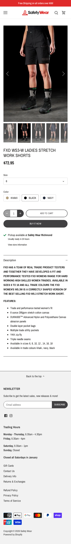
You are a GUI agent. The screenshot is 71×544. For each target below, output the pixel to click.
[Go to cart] (64, 12)
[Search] (56, 12)
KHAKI (14, 198)
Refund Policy (10, 490)
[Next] (63, 73)
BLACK (32, 198)
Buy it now (35, 223)
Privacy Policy (10, 495)
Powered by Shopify (12, 534)
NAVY (51, 198)
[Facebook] (5, 415)
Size (5, 175)
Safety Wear (26, 531)
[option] (35, 74)
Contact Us (9, 471)
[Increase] (20, 213)
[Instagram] (10, 415)
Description (9, 260)
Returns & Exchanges (14, 481)
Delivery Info (9, 476)
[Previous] (7, 73)
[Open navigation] (5, 12)
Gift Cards (8, 466)
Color (6, 191)
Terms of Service (12, 501)
